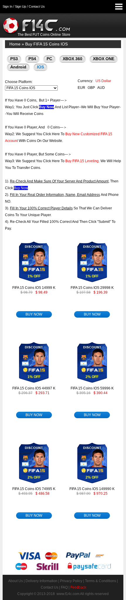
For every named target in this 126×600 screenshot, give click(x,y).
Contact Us (37, 6)
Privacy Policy (71, 581)
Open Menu (118, 6)
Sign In (7, 6)
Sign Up (20, 6)
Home (15, 44)
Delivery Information (41, 581)
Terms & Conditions (100, 581)
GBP (91, 88)
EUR (81, 88)
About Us (15, 581)
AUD (101, 88)
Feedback (78, 587)
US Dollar (103, 81)
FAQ (64, 587)
